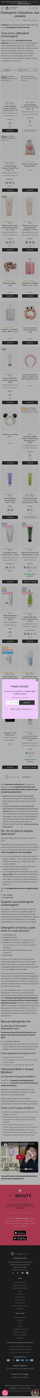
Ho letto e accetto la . (21, 709)
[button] (5, 1393)
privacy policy (26, 709)
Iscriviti (27, 702)
